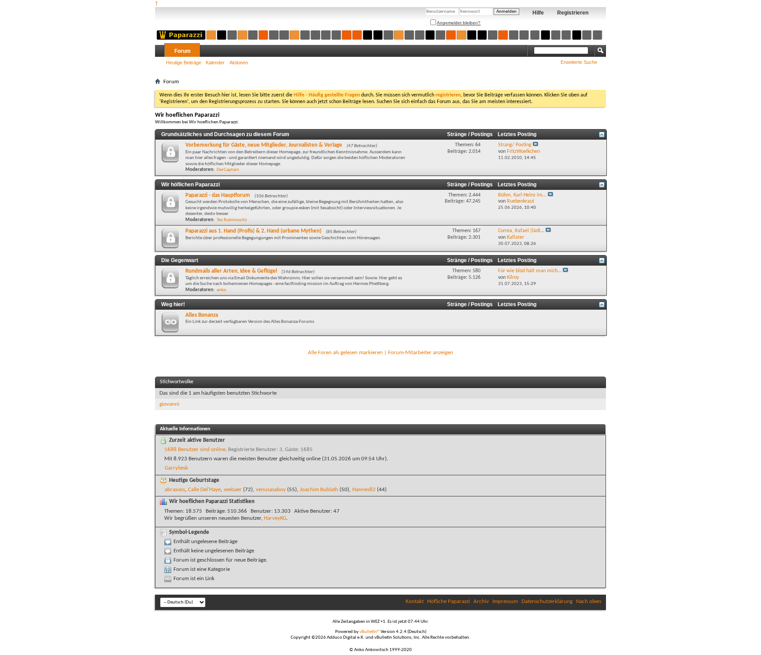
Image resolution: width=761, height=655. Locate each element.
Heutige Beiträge (183, 62)
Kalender (215, 62)
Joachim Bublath (319, 489)
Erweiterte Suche (579, 62)
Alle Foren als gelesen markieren (345, 352)
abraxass (175, 489)
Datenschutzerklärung (547, 601)
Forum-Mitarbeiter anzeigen (420, 352)
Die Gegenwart (179, 260)
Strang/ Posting (515, 145)
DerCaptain (228, 169)
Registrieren (572, 13)
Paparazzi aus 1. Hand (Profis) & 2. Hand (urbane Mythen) (253, 231)
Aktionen (238, 62)
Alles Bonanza (201, 315)
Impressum (505, 601)
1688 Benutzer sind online (194, 449)
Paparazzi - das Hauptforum (217, 195)
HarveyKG (275, 518)
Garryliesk (176, 468)
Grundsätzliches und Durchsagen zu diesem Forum (225, 134)
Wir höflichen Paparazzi (190, 184)
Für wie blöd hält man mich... (530, 271)
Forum (182, 51)
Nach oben (588, 601)
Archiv (481, 601)
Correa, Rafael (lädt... (521, 230)
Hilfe (538, 13)
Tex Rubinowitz (232, 220)
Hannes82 (364, 489)
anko (221, 290)
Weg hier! (173, 304)
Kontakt (415, 601)
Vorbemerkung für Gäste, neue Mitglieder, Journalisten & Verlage (263, 145)
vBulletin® (369, 631)
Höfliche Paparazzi (448, 601)
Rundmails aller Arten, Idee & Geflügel (231, 271)
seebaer (233, 489)
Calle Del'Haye (204, 489)
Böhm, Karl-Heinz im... (522, 195)
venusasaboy (271, 489)
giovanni (169, 404)
